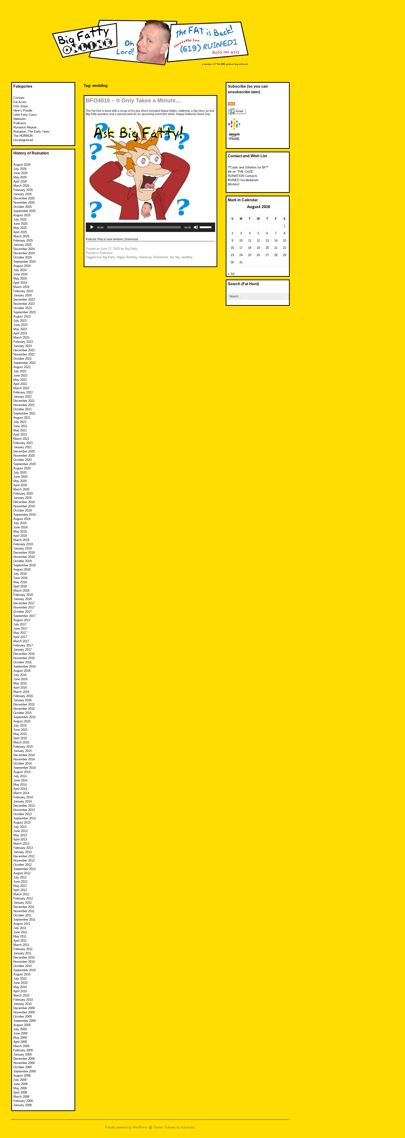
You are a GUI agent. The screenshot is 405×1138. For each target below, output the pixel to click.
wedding (186, 257)
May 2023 (20, 329)
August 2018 (21, 569)
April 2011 (20, 940)
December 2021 (24, 401)
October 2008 (22, 1067)
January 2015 (22, 751)
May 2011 (19, 936)
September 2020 (24, 464)
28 (276, 255)
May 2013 (20, 835)
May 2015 (20, 734)
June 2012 (20, 881)
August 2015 (21, 721)
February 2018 (23, 595)
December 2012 (24, 856)
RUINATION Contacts (242, 176)
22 (284, 248)
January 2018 (22, 599)
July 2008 (19, 1080)
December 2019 (24, 502)
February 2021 (23, 443)
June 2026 (20, 173)
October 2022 (22, 358)
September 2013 (24, 818)
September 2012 (24, 869)
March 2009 (21, 1046)
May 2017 (20, 632)
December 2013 (24, 805)
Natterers (19, 119)
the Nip (175, 257)
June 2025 (20, 223)
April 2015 (20, 738)
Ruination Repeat (25, 127)
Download (131, 239)
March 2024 (21, 287)
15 (284, 240)
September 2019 (24, 514)
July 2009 (19, 1029)
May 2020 (20, 481)
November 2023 (24, 304)
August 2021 (21, 417)
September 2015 (24, 717)
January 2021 (22, 447)
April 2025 (20, 232)
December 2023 (24, 299)
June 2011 (20, 932)
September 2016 (24, 666)
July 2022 (19, 371)
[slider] (206, 227)
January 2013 (22, 852)
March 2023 (21, 337)
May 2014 (20, 784)
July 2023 (19, 320)
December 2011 (23, 907)
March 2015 (21, 742)
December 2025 (24, 198)
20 (267, 248)
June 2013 (20, 831)
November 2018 (24, 557)
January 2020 (22, 498)
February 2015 (23, 746)
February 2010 (23, 999)
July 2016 (19, 675)
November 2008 (24, 1063)
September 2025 (24, 211)
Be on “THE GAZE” (241, 171)
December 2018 (24, 552)
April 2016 (20, 687)
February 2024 (23, 291)
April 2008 (20, 1092)
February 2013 (23, 848)
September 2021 (24, 413)
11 (249, 240)
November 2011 (23, 911)
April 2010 (20, 991)
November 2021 (24, 405)
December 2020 (24, 451)
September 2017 (24, 616)
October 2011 (22, 915)
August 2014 (21, 772)
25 (249, 255)
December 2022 (24, 350)
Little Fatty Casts (25, 114)
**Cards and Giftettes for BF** (248, 167)
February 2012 (23, 898)
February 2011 (23, 949)
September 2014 (24, 767)
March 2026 (21, 185)
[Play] (92, 227)
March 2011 (21, 945)
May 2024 (20, 278)
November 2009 (24, 1012)
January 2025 (22, 244)
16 (232, 248)
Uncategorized (23, 140)
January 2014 (22, 801)
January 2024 (22, 295)
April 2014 (20, 789)
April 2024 (20, 282)
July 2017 (19, 624)
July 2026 (19, 169)
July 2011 (19, 928)
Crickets (19, 98)
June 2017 (20, 628)
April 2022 (20, 384)
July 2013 (19, 826)
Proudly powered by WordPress (126, 1127)
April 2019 (20, 535)
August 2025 (21, 215)
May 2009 (20, 1037)
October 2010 (22, 966)
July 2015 (19, 725)
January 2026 (22, 194)
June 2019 (20, 527)
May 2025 (20, 228)
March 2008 (21, 1096)
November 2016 (24, 658)
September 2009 (24, 1020)
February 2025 (23, 240)
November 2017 (24, 607)
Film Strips (20, 106)
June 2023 (20, 325)
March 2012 (21, 894)
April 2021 (20, 434)
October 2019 (22, 510)
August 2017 (21, 620)
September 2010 (24, 970)
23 (232, 255)
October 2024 (22, 257)
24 (241, 255)
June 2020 (20, 476)
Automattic (187, 1127)
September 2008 (24, 1071)
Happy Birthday (127, 257)
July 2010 (19, 978)
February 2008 (23, 1101)
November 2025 (24, 202)
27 (267, 255)
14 (276, 240)
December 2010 (24, 957)
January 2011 (22, 953)
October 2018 (22, 561)
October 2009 (22, 1016)
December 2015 (24, 704)
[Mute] (196, 227)
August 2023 (21, 316)
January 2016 (22, 700)
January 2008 (22, 1105)
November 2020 (24, 455)
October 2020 (22, 460)
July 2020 (19, 472)
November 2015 (24, 708)
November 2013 (24, 810)
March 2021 (21, 438)
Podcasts (106, 253)
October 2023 (22, 308)
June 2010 (20, 983)
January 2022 (22, 396)
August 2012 (21, 873)
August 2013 (21, 822)
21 (276, 248)
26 (258, 255)
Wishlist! (234, 184)
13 (267, 240)
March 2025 (21, 236)
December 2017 (24, 603)
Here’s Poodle (22, 110)
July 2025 (19, 219)
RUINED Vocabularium (243, 180)
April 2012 (20, 890)
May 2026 (20, 177)
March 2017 (21, 641)
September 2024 (24, 261)
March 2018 (21, 590)
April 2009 (20, 1042)
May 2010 (20, 987)
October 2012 (22, 864)
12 (258, 240)
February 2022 (23, 392)
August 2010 (21, 974)
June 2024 (20, 274)
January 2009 (22, 1054)
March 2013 (21, 843)
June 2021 (20, 426)
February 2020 (23, 493)
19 (258, 248)
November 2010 (24, 961)
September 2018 (24, 565)
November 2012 (24, 860)
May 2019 (20, 531)
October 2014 (22, 763)
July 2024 (19, 270)
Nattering (145, 257)
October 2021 (22, 409)
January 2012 (22, 902)
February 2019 (23, 544)
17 (241, 248)
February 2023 (23, 341)
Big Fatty (131, 248)
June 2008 (20, 1084)
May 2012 (20, 886)
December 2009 (24, 1008)
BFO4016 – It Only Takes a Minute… (133, 100)
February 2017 (23, 645)
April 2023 (20, 333)
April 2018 (20, 586)
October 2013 (22, 814)
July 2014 (19, 776)
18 (249, 248)
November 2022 (24, 354)
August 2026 (21, 164)
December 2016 (24, 654)
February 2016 (23, 696)
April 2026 (20, 181)
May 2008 (20, 1088)
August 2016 (21, 670)
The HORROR (23, 136)
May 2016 (20, 683)
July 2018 (19, 573)
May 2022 (20, 379)
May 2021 (20, 430)
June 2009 (20, 1033)
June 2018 (20, 578)
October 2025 (22, 207)
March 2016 (21, 692)
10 (241, 240)
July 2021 (19, 422)
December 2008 (24, 1058)
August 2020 (21, 468)
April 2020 (20, 485)
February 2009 (23, 1050)
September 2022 (24, 363)
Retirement (160, 257)
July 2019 (19, 523)
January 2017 (22, 649)
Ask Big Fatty (105, 257)
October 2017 (22, 611)
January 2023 (22, 346)
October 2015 (22, 713)
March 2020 (21, 489)
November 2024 (24, 253)
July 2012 (19, 877)
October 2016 (22, 662)
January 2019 (22, 548)
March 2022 (21, 388)
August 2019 (21, 519)
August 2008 (21, 1075)
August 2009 (21, 1025)
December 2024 (24, 249)
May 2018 (20, 582)
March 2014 (21, 793)
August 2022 (21, 367)
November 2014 (24, 759)
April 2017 (20, 637)
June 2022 (20, 375)
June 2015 (20, 729)
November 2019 (24, 506)
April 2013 (20, 839)
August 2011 (21, 923)
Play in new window (110, 239)
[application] (150, 227)
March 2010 (21, 995)
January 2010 (22, 1004)
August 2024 (21, 266)
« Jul (231, 274)
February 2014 (23, 797)
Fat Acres (19, 102)
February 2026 (23, 190)
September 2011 (24, 919)
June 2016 (20, 679)
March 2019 (21, 540)
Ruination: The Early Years (31, 131)
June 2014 (20, 780)
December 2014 (24, 755)
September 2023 (24, 312)
